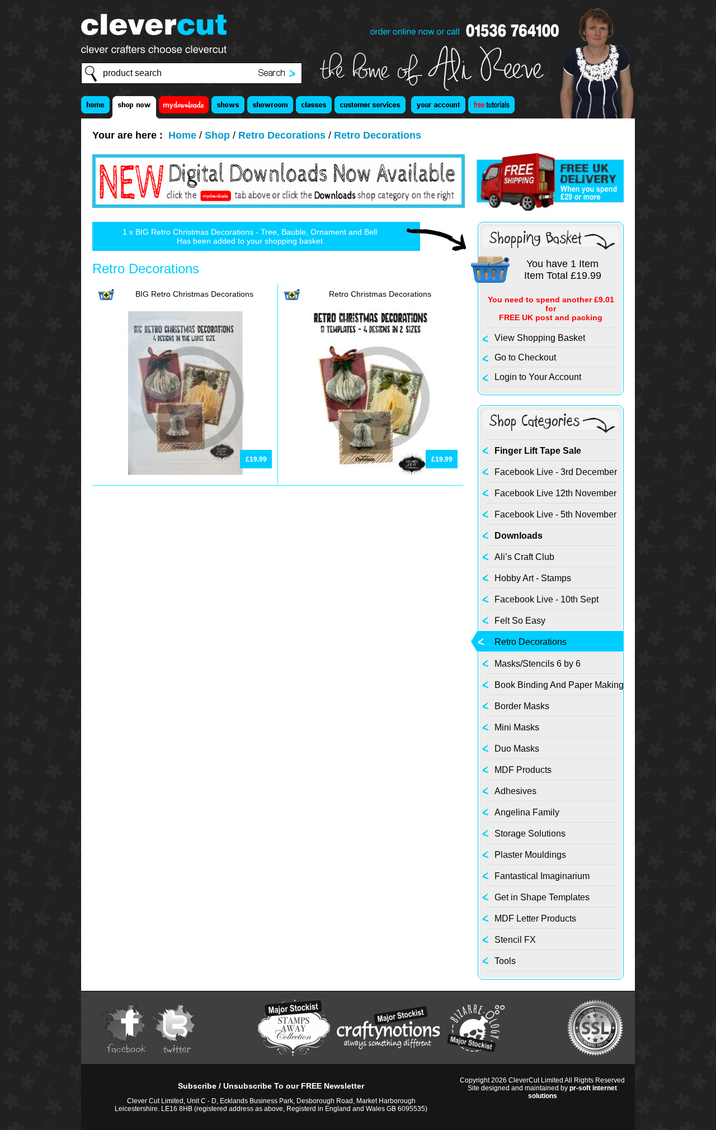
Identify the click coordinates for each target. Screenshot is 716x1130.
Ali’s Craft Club (524, 557)
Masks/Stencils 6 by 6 (537, 663)
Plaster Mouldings (530, 855)
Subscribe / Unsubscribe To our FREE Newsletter (271, 1085)
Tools (505, 961)
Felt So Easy (519, 620)
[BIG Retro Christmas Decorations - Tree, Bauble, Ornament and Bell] (185, 447)
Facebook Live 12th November (555, 493)
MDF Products (523, 770)
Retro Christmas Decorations (380, 293)
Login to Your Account (537, 377)
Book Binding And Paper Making (559, 685)
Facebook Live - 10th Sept (546, 599)
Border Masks (521, 706)
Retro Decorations (282, 135)
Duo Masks (516, 748)
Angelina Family (526, 812)
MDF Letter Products (535, 918)
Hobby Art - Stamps (532, 578)
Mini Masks (516, 727)
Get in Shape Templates (542, 897)
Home (182, 135)
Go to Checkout (525, 357)
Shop (217, 135)
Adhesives (515, 791)
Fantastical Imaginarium (542, 876)
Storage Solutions (530, 833)
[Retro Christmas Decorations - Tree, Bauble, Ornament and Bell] (371, 447)
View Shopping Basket (539, 338)
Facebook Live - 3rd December (555, 472)
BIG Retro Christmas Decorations (194, 293)
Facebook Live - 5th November (555, 514)
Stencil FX (515, 939)
